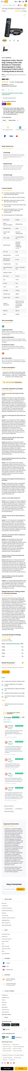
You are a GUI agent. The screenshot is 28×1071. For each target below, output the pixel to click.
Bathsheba (5, 1007)
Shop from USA (6, 1044)
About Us (4, 903)
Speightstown (5, 997)
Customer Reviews (6, 939)
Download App (6, 934)
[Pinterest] (14, 1063)
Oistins (3, 1000)
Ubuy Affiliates (5, 953)
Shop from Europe (17, 1050)
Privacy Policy (17, 1057)
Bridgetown (5, 995)
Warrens (4, 1005)
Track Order (5, 915)
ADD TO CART (7, 1068)
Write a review (6, 672)
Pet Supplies (11, 8)
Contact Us (5, 905)
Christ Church (5, 1009)
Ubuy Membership (6, 925)
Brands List (4, 936)
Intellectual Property (7, 910)
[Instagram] (5, 1063)
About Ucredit (5, 946)
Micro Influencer (6, 922)
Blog (3, 951)
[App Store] (6, 1025)
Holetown (4, 1002)
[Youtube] (8, 1063)
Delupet (4, 11)
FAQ (3, 944)
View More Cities (6, 1014)
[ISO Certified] (16, 1037)
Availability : (5, 84)
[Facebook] (3, 1063)
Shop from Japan (7, 1046)
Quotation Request (7, 908)
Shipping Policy (6, 920)
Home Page (4, 8)
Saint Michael (5, 1012)
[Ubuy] (6, 1)
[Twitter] (11, 1063)
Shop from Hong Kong (18, 1046)
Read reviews (7, 722)
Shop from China (17, 1048)
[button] (16, 1)
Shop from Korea (7, 1048)
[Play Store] (15, 1025)
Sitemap (4, 913)
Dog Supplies (18, 8)
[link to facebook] (14, 41)
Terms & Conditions (7, 1057)
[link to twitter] (18, 41)
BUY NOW (21, 1068)
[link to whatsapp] (10, 41)
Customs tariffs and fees (8, 918)
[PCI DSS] (5, 1037)
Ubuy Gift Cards (6, 948)
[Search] (25, 5)
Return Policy (5, 941)
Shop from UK (15, 1044)
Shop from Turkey (7, 1050)
